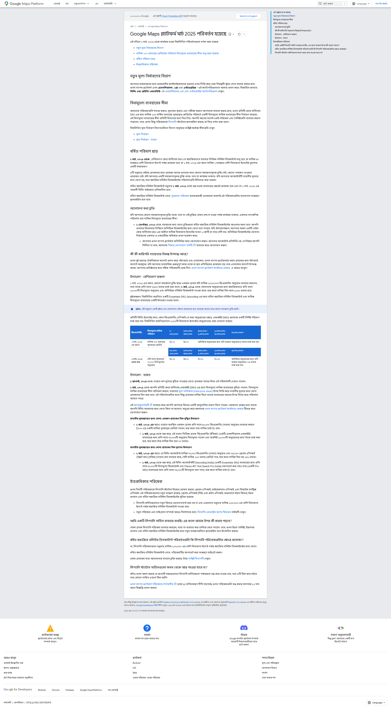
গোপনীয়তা (19, 702)
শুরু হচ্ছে (8, 673)
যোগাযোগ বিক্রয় (269, 668)
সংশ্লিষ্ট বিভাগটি (196, 558)
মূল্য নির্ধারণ (142, 134)
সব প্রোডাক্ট (113, 690)
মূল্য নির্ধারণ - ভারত (146, 139)
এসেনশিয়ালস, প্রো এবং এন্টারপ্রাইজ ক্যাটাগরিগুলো (191, 91)
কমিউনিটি (108, 3)
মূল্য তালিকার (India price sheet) (196, 391)
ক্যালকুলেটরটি (141, 405)
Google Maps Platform (158, 26)
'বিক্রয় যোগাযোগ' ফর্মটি (180, 245)
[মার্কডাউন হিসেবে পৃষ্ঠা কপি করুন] (239, 34)
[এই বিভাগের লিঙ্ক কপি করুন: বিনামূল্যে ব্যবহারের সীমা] (171, 103)
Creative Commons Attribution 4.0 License (181, 602)
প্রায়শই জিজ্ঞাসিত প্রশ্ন (13, 663)
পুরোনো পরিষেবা (180, 195)
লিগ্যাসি (172, 121)
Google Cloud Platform (91, 690)
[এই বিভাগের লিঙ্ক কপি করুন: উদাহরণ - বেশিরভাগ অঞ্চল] (168, 277)
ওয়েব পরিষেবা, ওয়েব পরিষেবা (146, 677)
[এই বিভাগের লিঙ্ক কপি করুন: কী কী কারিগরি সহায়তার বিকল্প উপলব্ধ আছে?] (191, 254)
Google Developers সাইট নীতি (149, 605)
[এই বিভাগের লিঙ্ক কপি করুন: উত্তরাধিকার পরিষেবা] (165, 482)
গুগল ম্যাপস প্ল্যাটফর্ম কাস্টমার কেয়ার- (211, 268)
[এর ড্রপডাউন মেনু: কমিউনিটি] (116, 3)
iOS (134, 668)
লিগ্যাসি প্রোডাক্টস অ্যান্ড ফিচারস (214, 512)
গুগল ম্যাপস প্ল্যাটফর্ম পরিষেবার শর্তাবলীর (151, 584)
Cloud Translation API (172, 16)
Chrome (56, 690)
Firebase (70, 690)
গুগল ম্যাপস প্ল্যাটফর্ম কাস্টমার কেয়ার (224, 408)
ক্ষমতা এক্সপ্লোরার (11, 668)
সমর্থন (264, 673)
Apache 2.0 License (237, 602)
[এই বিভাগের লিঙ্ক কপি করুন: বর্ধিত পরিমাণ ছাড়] (161, 152)
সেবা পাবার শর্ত (269, 677)
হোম (132, 26)
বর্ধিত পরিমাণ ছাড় (145, 58)
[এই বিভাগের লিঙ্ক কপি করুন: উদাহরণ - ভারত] (153, 375)
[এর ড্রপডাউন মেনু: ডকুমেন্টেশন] (89, 3)
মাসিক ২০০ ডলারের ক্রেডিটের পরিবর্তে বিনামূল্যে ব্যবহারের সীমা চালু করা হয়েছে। (177, 53)
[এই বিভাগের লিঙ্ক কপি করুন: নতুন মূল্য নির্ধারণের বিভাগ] (174, 76)
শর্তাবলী (7, 702)
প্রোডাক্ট (57, 3)
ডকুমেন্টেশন (79, 3)
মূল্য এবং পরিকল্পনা (270, 663)
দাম (67, 3)
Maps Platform (33, 4)
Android (136, 663)
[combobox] (332, 3)
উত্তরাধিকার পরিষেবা (147, 64)
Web (135, 673)
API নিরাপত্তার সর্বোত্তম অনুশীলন (18, 677)
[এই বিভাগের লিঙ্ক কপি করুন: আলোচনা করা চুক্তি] (158, 209)
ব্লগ (96, 3)
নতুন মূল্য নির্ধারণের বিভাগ (150, 47)
